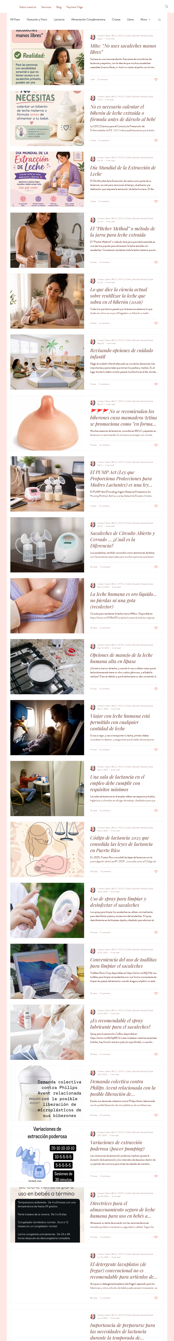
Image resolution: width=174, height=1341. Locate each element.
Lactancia (59, 19)
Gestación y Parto (37, 19)
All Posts (15, 19)
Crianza (116, 19)
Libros (130, 19)
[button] (159, 20)
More (144, 19)
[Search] (166, 6)
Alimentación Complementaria (88, 19)
